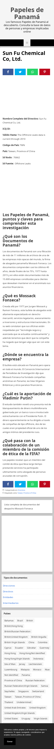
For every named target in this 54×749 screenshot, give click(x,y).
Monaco (37, 669)
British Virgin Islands (14, 642)
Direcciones (9, 585)
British (29, 620)
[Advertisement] (27, 94)
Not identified (11, 675)
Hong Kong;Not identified (32, 653)
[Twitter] (20, 72)
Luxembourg (10, 669)
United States (11, 718)
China (31, 642)
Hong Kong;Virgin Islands (17, 658)
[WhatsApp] (32, 72)
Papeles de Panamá (27, 13)
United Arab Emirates (15, 707)
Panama (26, 675)
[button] (27, 42)
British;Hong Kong (13, 626)
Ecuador (19, 647)
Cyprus (7, 647)
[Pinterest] (44, 72)
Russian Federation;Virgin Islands (20, 685)
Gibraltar (31, 647)
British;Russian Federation (17, 631)
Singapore (23, 691)
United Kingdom (37, 707)
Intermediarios (10, 603)
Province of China (13, 680)
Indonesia (38, 658)
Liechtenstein (35, 664)
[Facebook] (8, 72)
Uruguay (25, 718)
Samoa (44, 685)
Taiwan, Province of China (27, 493)
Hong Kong (10, 653)
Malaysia (25, 669)
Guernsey (44, 647)
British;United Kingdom (16, 636)
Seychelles (9, 691)
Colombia (42, 642)
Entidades (8, 597)
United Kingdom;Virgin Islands (19, 713)
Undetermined (24, 702)
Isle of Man (9, 664)
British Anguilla (38, 636)
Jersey (22, 664)
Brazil (20, 620)
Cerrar (9, 741)
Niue (47, 669)
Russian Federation (35, 680)
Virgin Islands (40, 718)
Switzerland (38, 691)
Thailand (8, 702)
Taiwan (7, 696)
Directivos (21, 490)
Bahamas (9, 620)
